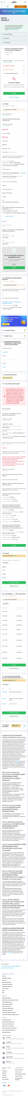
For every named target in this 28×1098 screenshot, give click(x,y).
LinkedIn (4, 1073)
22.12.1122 (4, 698)
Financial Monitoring (7, 1002)
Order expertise (7, 42)
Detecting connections (7, 1010)
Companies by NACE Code (8, 1021)
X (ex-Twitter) (5, 1079)
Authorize (14, 264)
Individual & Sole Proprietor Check (10, 1000)
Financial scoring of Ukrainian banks (10, 1014)
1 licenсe (4, 367)
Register (14, 267)
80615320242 (5, 237)
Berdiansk (17, 761)
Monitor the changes (8, 34)
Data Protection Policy (20, 1074)
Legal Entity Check (6, 998)
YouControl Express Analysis (9, 1012)
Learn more (5, 324)
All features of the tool (14, 586)
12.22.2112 (4, 703)
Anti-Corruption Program (18, 1079)
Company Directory (6, 1019)
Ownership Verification (7, 1004)
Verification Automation (7, 1008)
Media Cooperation (6, 982)
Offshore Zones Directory (8, 1026)
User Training (5, 988)
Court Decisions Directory (8, 1024)
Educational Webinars (7, 986)
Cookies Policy (18, 1076)
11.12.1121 (4, 691)
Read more (23, 173)
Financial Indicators (6, 1006)
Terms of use (18, 1071)
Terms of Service (19, 1069)
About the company (6, 978)
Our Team (4, 980)
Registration (21, 6)
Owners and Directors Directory (9, 1028)
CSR (3, 992)
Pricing (3, 976)
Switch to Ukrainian (13, 29)
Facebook (4, 1071)
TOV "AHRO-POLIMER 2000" (7, 968)
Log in (7, 6)
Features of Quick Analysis (14, 97)
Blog (3, 990)
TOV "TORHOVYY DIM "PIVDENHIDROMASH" (11, 966)
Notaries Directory (6, 1032)
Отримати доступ (8, 377)
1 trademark (5, 352)
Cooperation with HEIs (7, 984)
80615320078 (5, 243)
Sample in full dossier (15, 582)
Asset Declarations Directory (8, 1030)
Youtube (4, 1075)
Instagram (4, 1077)
